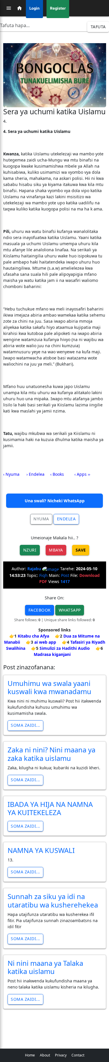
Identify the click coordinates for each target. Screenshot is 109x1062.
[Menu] (8, 8)
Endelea (66, 519)
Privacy (61, 1055)
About (45, 1055)
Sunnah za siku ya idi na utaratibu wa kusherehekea (53, 900)
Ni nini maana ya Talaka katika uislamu (45, 967)
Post (65, 575)
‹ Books (57, 474)
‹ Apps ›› (82, 474)
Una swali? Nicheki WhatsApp (55, 500)
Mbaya (56, 550)
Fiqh (43, 575)
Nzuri (30, 550)
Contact (78, 1055)
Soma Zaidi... (25, 725)
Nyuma (41, 519)
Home (30, 1055)
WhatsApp (70, 610)
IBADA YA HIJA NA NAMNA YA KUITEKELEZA (50, 808)
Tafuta (98, 26)
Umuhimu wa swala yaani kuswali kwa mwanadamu (49, 687)
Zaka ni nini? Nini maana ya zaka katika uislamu (51, 754)
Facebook (39, 610)
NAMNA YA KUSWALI (41, 850)
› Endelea (35, 474)
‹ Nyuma (11, 474)
